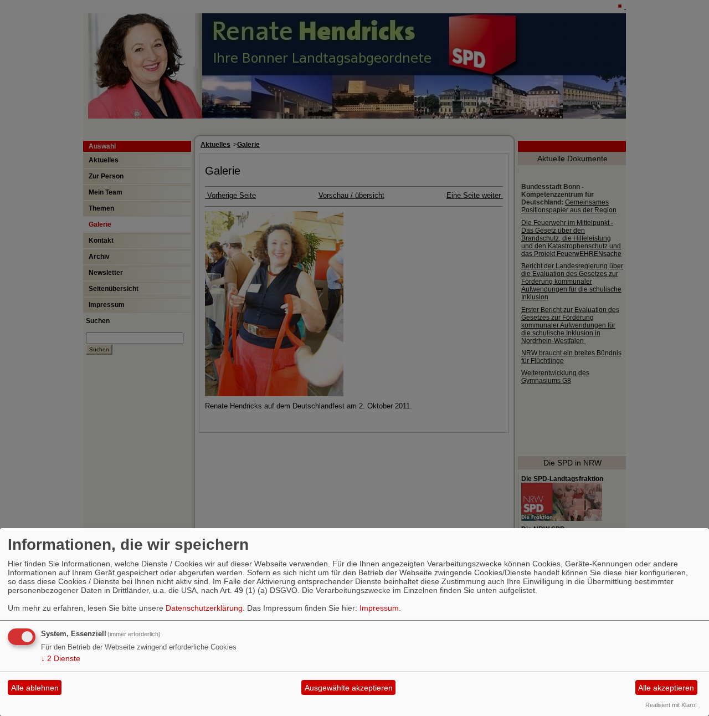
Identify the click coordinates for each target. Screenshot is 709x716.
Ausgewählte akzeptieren (349, 687)
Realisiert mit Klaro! (671, 705)
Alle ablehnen (35, 687)
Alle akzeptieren (666, 687)
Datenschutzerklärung (204, 608)
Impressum (379, 608)
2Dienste (60, 658)
